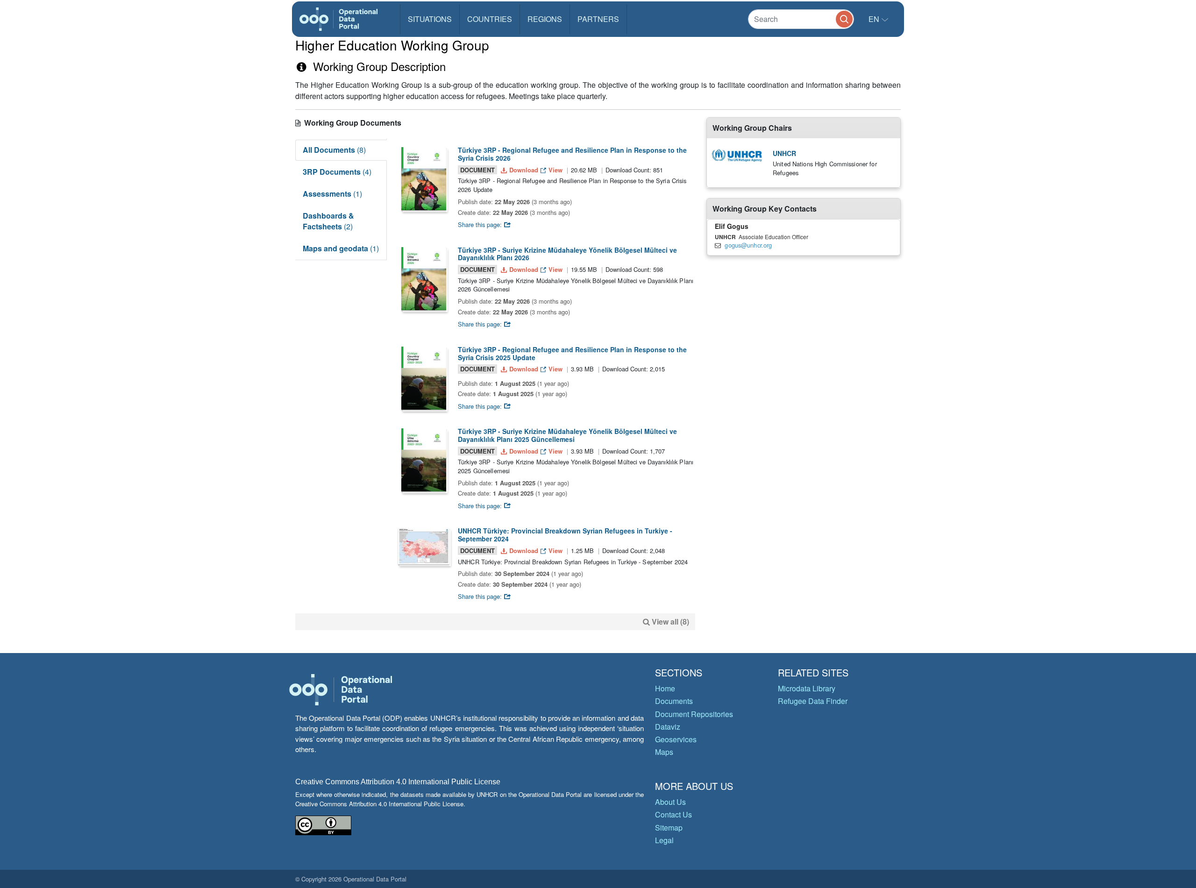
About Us (670, 801)
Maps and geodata (341, 248)
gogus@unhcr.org (748, 245)
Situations (430, 19)
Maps (664, 751)
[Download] (423, 178)
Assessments (332, 193)
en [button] (875, 19)
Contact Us (673, 814)
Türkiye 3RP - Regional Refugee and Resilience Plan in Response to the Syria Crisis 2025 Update (572, 353)
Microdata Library (806, 688)
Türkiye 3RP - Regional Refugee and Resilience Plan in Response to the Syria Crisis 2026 (572, 154)
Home (665, 688)
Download (523, 169)
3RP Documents (337, 171)
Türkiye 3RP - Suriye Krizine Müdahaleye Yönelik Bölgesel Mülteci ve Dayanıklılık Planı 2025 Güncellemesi (567, 435)
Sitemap (669, 827)
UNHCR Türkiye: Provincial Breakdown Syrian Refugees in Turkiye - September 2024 (565, 534)
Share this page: (481, 224)
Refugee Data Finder (812, 701)
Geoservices (676, 739)
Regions (544, 19)
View (555, 169)
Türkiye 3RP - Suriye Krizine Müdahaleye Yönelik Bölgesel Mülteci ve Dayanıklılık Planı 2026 (567, 254)
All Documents (334, 149)
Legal (664, 840)
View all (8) (670, 621)
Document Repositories (694, 714)
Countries (489, 19)
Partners (598, 19)
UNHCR (784, 153)
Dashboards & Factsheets (328, 221)
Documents (674, 701)
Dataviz (667, 726)
